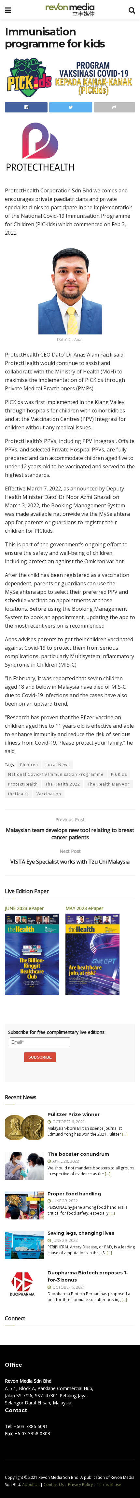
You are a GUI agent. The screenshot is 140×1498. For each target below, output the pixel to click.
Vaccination (48, 794)
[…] (125, 1134)
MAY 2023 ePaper (84, 908)
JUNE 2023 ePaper (24, 908)
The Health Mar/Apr (109, 784)
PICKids (119, 774)
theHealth (18, 794)
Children (29, 764)
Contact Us (54, 1484)
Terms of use (109, 1484)
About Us (30, 1484)
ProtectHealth (23, 784)
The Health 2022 (62, 784)
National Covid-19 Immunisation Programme (56, 774)
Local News (58, 764)
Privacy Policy (80, 1484)
